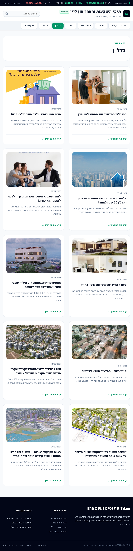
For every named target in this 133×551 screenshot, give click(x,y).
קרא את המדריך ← (117, 138)
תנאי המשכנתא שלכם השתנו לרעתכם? (36, 114)
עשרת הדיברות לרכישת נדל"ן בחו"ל (104, 285)
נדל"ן (58, 25)
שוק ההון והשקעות (58, 518)
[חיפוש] (6, 13)
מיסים (45, 25)
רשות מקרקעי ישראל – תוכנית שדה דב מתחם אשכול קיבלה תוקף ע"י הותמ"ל (35, 454)
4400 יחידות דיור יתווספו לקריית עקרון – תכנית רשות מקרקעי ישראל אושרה (34, 371)
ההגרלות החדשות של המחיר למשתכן (102, 114)
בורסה (101, 25)
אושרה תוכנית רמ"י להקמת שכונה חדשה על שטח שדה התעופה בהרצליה (100, 454)
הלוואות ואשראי (59, 522)
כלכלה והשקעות (119, 25)
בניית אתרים (42, 545)
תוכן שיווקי (29, 25)
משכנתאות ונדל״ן (58, 527)
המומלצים (86, 25)
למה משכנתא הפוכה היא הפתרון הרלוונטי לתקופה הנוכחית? (34, 198)
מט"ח (70, 25)
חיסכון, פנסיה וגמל (57, 531)
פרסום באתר (8, 545)
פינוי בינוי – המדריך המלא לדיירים (104, 371)
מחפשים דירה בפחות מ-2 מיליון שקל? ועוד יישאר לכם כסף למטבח (36, 285)
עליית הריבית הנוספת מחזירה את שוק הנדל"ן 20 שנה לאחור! (102, 200)
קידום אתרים (25, 545)
